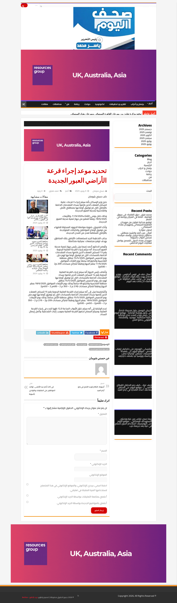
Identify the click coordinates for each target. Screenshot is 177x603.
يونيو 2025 (146, 144)
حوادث (87, 104)
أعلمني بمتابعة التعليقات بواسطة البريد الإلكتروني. (82, 497)
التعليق (102, 414)
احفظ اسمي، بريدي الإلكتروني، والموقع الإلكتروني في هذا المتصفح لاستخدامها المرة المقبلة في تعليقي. (73, 487)
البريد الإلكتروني (98, 464)
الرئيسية (103, 123)
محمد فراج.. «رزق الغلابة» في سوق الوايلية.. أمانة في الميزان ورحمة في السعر (134, 216)
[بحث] (24, 5)
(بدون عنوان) (145, 230)
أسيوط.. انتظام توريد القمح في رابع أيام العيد (91, 387)
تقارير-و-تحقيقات (117, 104)
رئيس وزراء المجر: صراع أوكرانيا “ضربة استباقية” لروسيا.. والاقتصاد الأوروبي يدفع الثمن (135, 317)
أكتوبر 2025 (146, 135)
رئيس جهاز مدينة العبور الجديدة (99, 349)
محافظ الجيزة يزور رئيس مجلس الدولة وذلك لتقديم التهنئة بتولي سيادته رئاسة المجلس (37, 267)
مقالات (44, 104)
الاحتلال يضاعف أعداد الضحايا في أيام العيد (135, 388)
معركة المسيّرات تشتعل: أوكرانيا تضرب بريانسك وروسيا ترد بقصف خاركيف (135, 353)
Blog (151, 6)
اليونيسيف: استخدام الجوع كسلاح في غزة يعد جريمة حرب (133, 424)
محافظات (57, 104)
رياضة (76, 104)
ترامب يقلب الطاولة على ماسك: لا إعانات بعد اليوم (135, 280)
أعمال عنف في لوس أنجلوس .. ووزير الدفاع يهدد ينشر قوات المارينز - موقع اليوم (133, 276)
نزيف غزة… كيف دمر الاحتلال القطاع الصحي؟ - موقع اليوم (134, 386)
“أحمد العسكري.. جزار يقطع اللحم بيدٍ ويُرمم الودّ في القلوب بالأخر (37, 218)
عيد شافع (33, 597)
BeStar (25, 597)
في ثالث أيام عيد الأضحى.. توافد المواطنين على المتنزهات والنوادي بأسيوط (42, 389)
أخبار (151, 103)
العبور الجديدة (82, 344)
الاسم (103, 450)
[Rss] (41, 6)
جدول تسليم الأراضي (51, 344)
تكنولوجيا (99, 104)
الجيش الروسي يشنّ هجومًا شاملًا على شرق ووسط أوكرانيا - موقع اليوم (133, 311)
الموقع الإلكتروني (98, 475)
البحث (149, 191)
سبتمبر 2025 (146, 138)
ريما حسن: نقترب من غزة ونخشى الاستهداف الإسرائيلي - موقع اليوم (135, 420)
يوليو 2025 (146, 141)
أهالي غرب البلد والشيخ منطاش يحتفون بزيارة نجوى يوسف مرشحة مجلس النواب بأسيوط (134, 235)
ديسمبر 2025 (145, 129)
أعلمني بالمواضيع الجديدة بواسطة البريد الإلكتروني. (81, 503)
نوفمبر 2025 (146, 132)
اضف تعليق (54, 191)
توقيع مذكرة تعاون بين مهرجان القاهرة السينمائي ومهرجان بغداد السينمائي (105, 114)
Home (140, 6)
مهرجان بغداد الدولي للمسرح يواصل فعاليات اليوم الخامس (134, 241)
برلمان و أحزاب (137, 104)
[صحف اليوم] (88, 28)
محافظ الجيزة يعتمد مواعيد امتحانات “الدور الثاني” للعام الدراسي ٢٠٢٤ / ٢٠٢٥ (39, 244)
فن (67, 104)
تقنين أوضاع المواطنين (67, 344)
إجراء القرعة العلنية (95, 344)
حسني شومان (98, 191)
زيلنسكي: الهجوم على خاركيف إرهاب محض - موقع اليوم (133, 350)
